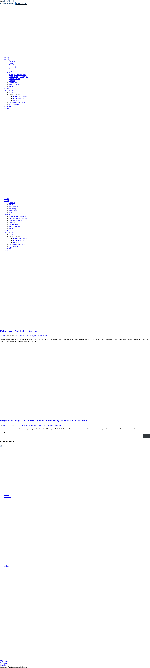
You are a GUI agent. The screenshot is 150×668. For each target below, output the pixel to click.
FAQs (11, 63)
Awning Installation (23, 425)
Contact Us (8, 106)
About (6, 59)
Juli (3, 336)
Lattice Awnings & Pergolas (18, 77)
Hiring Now (7, 3)
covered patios (32, 336)
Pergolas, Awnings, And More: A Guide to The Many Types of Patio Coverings (44, 420)
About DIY (13, 92)
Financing (12, 67)
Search (2, 433)
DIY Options (13, 83)
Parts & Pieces (14, 104)
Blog (10, 71)
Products (7, 73)
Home (6, 57)
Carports (12, 81)
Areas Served (13, 65)
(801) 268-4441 (8, 1)
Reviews (12, 61)
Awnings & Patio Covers (17, 75)
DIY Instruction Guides (17, 102)
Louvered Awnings (15, 79)
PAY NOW (21, 3)
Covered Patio (21, 336)
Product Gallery (14, 85)
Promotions (13, 69)
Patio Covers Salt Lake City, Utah (19, 331)
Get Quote (8, 108)
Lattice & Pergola (19, 98)
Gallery (7, 89)
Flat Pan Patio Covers (20, 96)
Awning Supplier (36, 425)
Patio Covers (42, 336)
